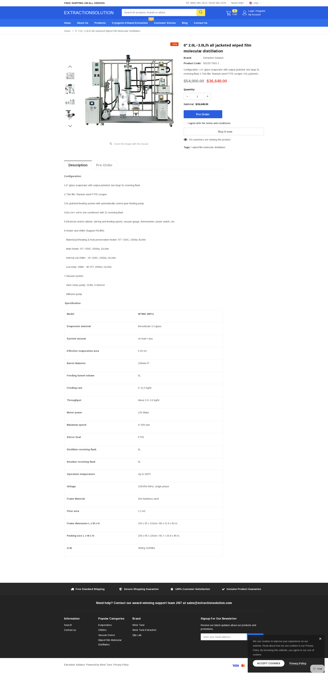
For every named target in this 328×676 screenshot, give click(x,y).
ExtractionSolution (89, 12)
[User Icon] (244, 13)
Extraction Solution (213, 57)
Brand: (188, 57)
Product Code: (192, 63)
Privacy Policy (121, 664)
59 (190, 139)
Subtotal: (189, 104)
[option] (95, 3)
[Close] (320, 639)
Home (67, 31)
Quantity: (189, 89)
